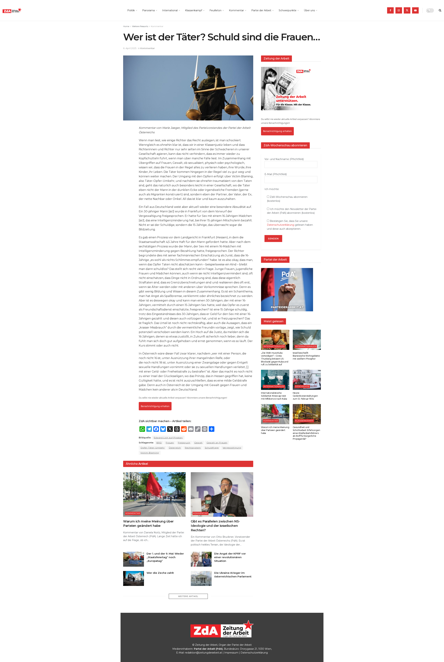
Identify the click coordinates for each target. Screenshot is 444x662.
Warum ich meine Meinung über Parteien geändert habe (275, 430)
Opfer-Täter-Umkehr (152, 447)
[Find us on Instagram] (398, 10)
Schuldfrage (212, 447)
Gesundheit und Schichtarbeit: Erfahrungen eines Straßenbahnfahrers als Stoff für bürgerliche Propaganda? (306, 433)
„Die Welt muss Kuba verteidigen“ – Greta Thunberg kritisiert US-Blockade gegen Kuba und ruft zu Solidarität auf (274, 359)
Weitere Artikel (188, 596)
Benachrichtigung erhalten (155, 406)
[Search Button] (440, 10)
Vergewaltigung (232, 447)
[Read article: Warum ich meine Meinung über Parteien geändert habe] (154, 494)
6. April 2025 (129, 48)
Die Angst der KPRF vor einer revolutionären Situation (230, 557)
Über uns (309, 10)
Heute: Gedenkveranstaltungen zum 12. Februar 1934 (305, 396)
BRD (159, 442)
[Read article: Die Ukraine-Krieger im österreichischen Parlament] (201, 578)
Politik (131, 10)
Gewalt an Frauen (217, 442)
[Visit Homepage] (20, 10)
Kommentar (236, 10)
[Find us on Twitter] (407, 10)
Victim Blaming (149, 452)
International (170, 10)
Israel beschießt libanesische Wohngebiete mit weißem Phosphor (306, 356)
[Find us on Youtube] (415, 10)
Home (126, 26)
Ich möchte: (271, 189)
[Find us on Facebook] (390, 10)
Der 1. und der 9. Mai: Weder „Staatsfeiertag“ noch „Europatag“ (165, 557)
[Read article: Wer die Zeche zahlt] (133, 578)
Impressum (231, 652)
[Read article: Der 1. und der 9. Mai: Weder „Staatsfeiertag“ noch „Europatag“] (133, 559)
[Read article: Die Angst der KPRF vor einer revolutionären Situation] (201, 559)
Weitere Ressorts (140, 26)
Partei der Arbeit (261, 10)
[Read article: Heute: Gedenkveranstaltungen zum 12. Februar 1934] (307, 380)
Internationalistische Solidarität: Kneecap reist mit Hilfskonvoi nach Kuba (274, 396)
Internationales (273, 346)
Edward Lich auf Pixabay (168, 437)
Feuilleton (215, 10)
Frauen (170, 442)
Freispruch (184, 442)
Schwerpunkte (287, 10)
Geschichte (302, 386)
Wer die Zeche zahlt (160, 572)
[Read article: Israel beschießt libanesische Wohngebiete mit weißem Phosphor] (307, 340)
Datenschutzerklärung (280, 224)
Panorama (148, 10)
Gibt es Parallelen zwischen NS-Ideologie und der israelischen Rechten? (215, 526)
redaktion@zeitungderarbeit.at (203, 652)
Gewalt (198, 442)
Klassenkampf (193, 10)
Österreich (175, 447)
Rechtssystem (193, 447)
